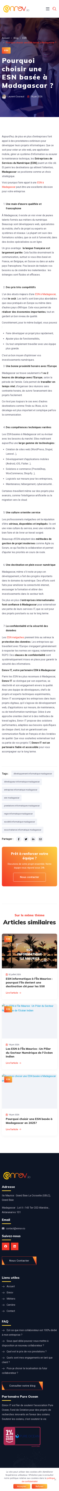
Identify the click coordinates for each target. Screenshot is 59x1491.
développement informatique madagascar (33, 773)
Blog (16, 38)
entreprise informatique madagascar (20, 790)
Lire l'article (12, 993)
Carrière (11, 1304)
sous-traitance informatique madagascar (22, 830)
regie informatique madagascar (18, 814)
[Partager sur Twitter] (26, 839)
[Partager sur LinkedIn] (33, 839)
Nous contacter (29, 877)
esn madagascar (11, 798)
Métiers (11, 1298)
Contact (11, 1310)
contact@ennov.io (15, 1228)
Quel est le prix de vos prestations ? (27, 1351)
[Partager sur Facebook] (19, 839)
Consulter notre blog (22, 1385)
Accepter (21, 1486)
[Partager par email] (40, 839)
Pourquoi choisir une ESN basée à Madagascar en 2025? (29, 1120)
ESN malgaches (15, 637)
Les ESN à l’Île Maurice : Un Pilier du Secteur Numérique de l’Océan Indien (29, 1052)
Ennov (10, 1292)
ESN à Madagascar (45, 294)
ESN (24, 38)
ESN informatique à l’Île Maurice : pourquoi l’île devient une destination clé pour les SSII (29, 982)
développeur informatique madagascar (22, 782)
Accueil (6, 38)
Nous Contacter (19, 1260)
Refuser (40, 1486)
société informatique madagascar (19, 822)
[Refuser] (55, 1479)
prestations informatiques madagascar (22, 805)
